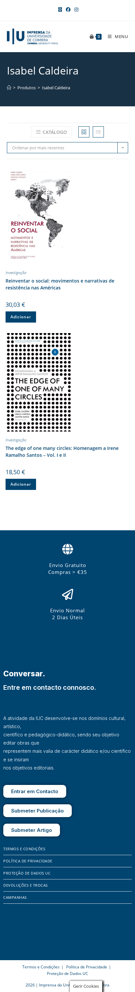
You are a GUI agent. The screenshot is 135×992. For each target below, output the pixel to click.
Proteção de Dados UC (26, 873)
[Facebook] (8, 942)
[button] (123, 172)
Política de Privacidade (27, 860)
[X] (26, 942)
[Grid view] (83, 131)
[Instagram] (17, 942)
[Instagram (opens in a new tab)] (75, 9)
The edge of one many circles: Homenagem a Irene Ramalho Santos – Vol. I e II (62, 451)
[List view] (98, 131)
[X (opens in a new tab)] (60, 9)
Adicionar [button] (20, 317)
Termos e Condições (24, 848)
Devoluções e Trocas (25, 885)
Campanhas (15, 897)
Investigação (16, 272)
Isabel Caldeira (56, 88)
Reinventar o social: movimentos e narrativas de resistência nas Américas (60, 284)
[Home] (9, 88)
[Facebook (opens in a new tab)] (68, 9)
